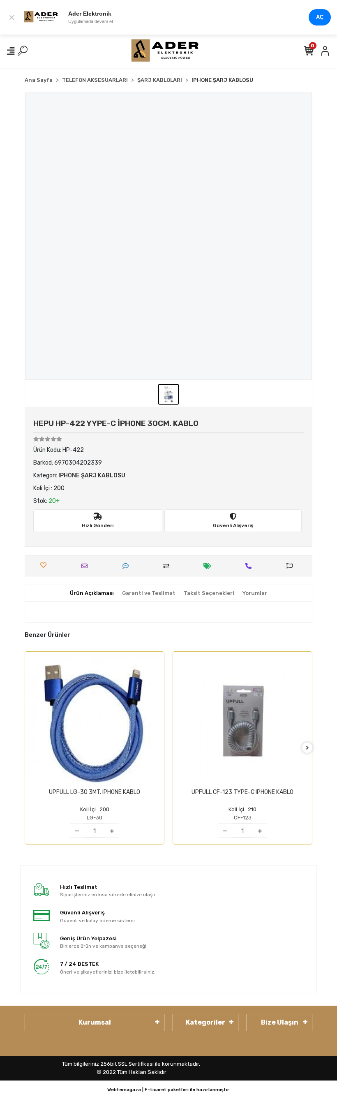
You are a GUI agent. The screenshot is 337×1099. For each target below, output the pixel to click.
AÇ (319, 17)
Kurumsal (94, 1022)
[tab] (92, 593)
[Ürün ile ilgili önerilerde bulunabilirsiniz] (291, 566)
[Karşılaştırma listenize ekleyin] (168, 566)
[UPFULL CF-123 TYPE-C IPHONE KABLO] (242, 721)
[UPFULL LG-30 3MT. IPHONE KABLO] (94, 721)
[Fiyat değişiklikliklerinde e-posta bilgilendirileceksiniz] (209, 566)
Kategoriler (205, 1022)
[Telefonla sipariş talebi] (250, 566)
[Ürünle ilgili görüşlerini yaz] (127, 566)
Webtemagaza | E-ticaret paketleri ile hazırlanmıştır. (168, 1089)
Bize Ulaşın (279, 1022)
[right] (307, 748)
